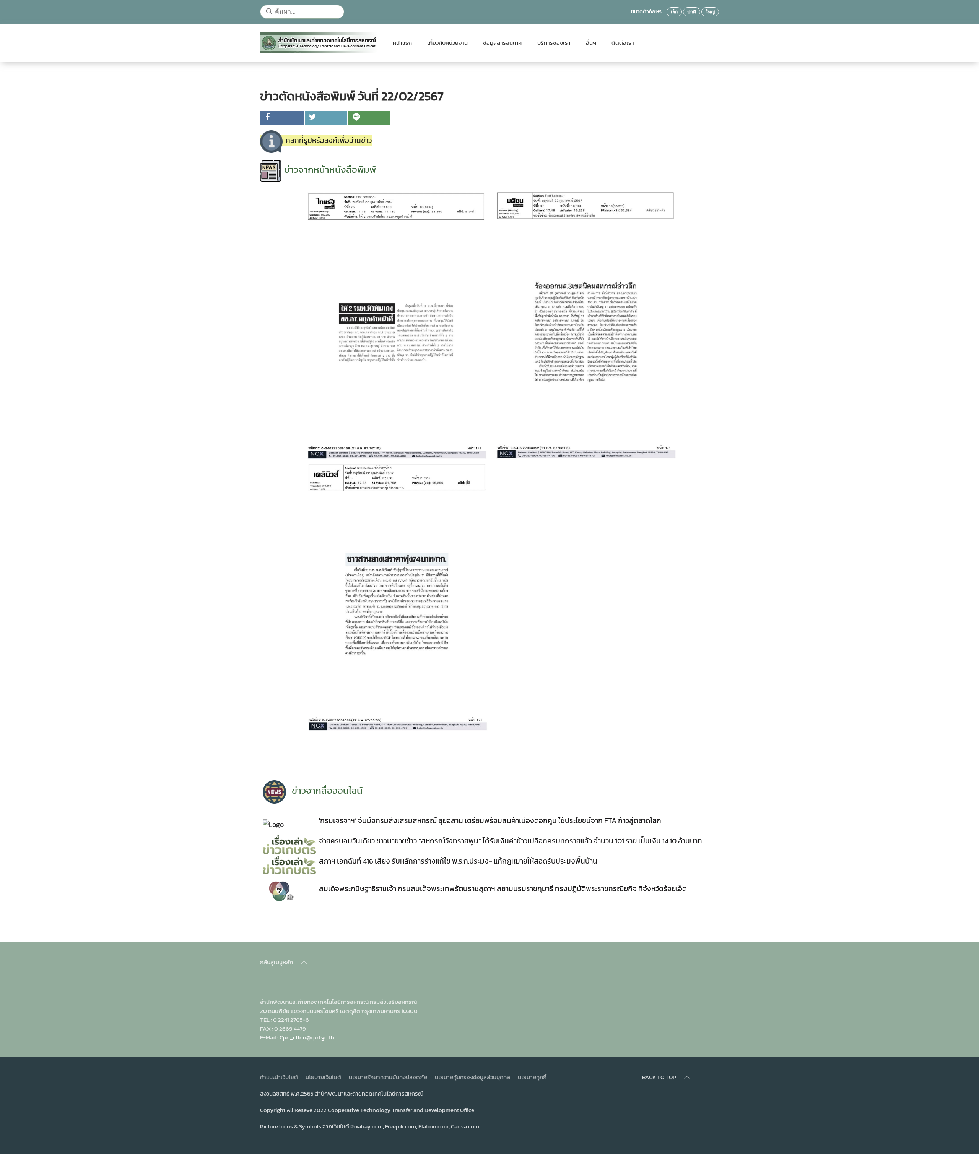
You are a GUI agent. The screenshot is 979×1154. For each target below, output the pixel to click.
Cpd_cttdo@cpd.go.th (307, 1037)
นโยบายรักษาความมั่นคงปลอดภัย (388, 1077)
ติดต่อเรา (622, 42)
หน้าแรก (402, 42)
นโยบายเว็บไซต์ (323, 1077)
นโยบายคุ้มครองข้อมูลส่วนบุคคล (472, 1077)
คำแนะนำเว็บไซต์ (279, 1077)
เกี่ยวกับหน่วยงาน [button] (447, 42)
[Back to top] (304, 962)
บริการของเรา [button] (554, 42)
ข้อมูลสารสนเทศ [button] (502, 42)
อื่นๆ (591, 42)
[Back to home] (318, 43)
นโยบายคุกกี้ (532, 1077)
